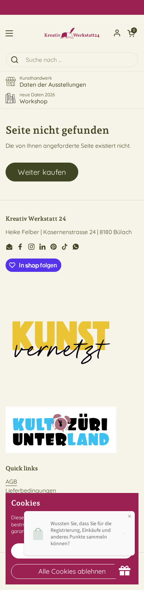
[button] (131, 33)
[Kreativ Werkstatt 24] (72, 33)
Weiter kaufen (42, 172)
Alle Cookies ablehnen (72, 571)
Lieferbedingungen (31, 490)
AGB (11, 481)
